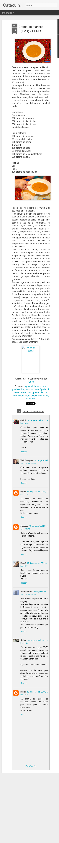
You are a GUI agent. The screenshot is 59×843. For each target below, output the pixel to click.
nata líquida (40, 389)
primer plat (38, 392)
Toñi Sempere (26, 460)
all (32, 386)
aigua (27, 386)
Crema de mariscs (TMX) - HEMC (30, 28)
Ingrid (23, 491)
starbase (24, 525)
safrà (24, 395)
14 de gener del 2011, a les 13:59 (34, 462)
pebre (23, 392)
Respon (23, 451)
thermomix (43, 395)
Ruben (31, 381)
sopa (34, 395)
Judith (23, 420)
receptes (17, 395)
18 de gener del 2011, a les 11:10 (33, 593)
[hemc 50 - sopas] (31, 350)
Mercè (23, 562)
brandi (37, 386)
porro (29, 392)
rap (46, 392)
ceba (44, 386)
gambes (16, 389)
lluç (22, 389)
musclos (29, 389)
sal (29, 395)
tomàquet (30, 398)
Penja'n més (30, 765)
